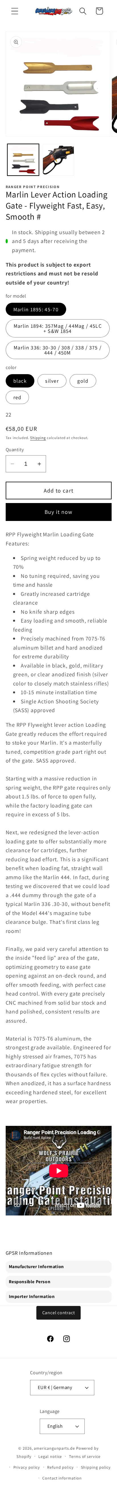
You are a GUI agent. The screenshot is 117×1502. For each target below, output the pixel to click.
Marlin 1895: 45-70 (35, 309)
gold (82, 380)
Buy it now (59, 512)
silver (52, 380)
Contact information (62, 1478)
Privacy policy (26, 1467)
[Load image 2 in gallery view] (58, 160)
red (17, 397)
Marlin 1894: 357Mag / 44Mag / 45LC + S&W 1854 (58, 328)
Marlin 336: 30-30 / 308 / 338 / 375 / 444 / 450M (57, 350)
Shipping (38, 437)
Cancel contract (58, 1313)
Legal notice (50, 1456)
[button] (15, 11)
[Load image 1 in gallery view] (23, 160)
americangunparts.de (54, 1448)
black (20, 380)
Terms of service (85, 1456)
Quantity (15, 449)
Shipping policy (96, 1467)
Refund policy (60, 1467)
